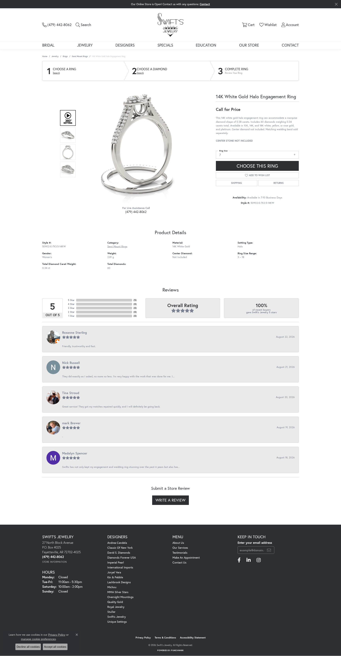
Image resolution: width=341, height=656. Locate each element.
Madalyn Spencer (74, 453)
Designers (125, 45)
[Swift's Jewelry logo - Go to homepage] (170, 24)
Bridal (48, 45)
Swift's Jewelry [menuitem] (116, 617)
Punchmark (177, 650)
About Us (178, 543)
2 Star (71, 311)
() (135, 300)
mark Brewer (71, 423)
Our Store (249, 45)
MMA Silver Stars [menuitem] (117, 592)
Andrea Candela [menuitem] (117, 543)
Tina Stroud (70, 393)
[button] (83, 25)
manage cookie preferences (38, 639)
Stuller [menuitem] (111, 612)
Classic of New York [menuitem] (120, 547)
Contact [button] (205, 4)
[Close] (336, 4)
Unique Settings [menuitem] (117, 621)
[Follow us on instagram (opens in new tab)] (259, 560)
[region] (135, 144)
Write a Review (170, 500)
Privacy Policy (143, 637)
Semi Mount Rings (80, 56)
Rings (65, 56)
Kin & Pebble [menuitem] (115, 577)
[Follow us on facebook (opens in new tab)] (239, 560)
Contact (290, 45)
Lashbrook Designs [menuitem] (119, 582)
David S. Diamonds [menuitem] (118, 552)
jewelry (55, 56)
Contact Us (179, 562)
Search (56, 73)
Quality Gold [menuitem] (115, 602)
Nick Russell (71, 363)
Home (44, 56)
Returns (279, 182)
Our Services (180, 547)
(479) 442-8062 (136, 212)
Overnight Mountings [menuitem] (120, 597)
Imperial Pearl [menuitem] (115, 562)
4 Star (71, 304)
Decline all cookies (28, 646)
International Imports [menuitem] (120, 567)
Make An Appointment (186, 557)
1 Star (71, 315)
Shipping (236, 182)
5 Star (71, 300)
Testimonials (179, 552)
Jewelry (85, 45)
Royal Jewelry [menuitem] (115, 607)
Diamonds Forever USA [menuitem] (121, 557)
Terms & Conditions (165, 637)
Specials (165, 45)
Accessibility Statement (193, 637)
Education (206, 45)
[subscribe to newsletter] (269, 550)
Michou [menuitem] (111, 587)
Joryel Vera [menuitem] (114, 572)
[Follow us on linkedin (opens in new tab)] (249, 560)
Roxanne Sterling (74, 332)
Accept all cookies (55, 646)
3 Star (71, 308)
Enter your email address (255, 543)
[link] (57, 25)
